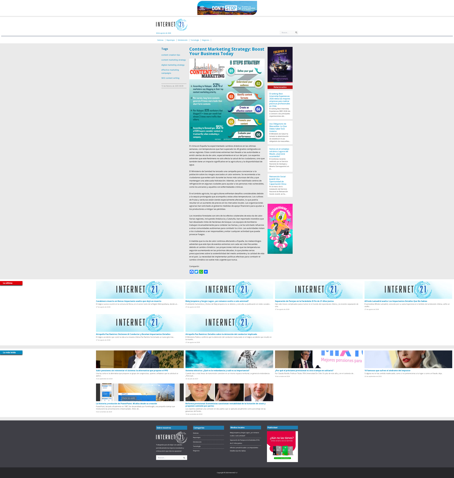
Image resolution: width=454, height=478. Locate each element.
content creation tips (170, 55)
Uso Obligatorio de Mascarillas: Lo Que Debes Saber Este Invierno (278, 127)
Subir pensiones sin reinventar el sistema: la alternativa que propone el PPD (132, 370)
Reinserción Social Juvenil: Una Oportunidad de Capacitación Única (277, 180)
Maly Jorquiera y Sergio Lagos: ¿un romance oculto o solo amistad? (217, 301)
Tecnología (197, 446)
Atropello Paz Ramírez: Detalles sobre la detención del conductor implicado (221, 334)
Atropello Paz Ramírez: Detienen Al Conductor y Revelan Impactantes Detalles (133, 334)
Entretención (197, 442)
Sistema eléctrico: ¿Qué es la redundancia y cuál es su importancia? (217, 370)
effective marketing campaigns (170, 71)
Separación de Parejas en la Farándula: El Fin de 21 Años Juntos (304, 301)
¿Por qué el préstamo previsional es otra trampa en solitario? (304, 370)
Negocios (196, 451)
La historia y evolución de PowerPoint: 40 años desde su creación (126, 403)
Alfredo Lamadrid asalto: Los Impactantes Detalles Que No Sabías (396, 301)
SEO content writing (170, 78)
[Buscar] (296, 32)
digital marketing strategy (173, 65)
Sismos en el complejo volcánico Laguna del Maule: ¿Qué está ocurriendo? (279, 153)
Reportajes (196, 437)
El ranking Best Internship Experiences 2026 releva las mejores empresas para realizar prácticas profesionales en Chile (279, 99)
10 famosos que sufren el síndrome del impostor (387, 370)
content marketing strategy (173, 60)
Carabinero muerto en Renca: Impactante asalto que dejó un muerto (128, 301)
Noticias (196, 433)
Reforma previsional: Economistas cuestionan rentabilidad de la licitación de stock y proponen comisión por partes (225, 404)
